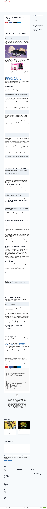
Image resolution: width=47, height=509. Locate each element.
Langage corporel (6, 478)
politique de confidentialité (35, 473)
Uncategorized (6, 500)
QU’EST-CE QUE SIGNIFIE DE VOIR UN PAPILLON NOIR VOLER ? (14, 381)
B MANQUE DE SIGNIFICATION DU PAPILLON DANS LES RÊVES (14, 383)
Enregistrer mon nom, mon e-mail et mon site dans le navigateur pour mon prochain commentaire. (15, 458)
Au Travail (5, 471)
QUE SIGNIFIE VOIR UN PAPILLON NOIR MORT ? (12, 384)
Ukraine (5, 499)
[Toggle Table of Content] (28, 368)
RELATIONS (15, 1)
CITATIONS (31, 1)
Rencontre (5, 488)
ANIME (5, 470)
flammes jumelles (6, 476)
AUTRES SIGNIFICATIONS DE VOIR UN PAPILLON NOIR (13, 379)
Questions (5, 485)
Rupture (5, 491)
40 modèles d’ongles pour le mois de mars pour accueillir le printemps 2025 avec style (38, 29)
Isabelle (6, 20)
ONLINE (5, 482)
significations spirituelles (7, 493)
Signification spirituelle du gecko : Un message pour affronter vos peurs (23, 431)
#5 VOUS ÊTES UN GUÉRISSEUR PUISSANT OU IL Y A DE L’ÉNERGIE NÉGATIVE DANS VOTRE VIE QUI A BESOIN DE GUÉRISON (17, 376)
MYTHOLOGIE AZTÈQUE (10, 389)
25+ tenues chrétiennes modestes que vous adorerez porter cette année (37, 23)
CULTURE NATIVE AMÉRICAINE (11, 388)
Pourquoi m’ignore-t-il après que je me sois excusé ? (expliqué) (10, 413)
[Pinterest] (5, 466)
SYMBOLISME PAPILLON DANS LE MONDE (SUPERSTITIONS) (13, 386)
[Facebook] (4, 466)
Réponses (5, 489)
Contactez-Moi (33, 472)
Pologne (5, 483)
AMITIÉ (28, 1)
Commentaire (6, 445)
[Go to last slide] (5, 428)
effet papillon (7, 205)
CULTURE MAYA (9, 387)
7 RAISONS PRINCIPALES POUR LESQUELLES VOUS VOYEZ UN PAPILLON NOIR (16, 371)
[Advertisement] (23, 7)
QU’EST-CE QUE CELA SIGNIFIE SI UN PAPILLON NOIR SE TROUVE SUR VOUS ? (16, 382)
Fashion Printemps (6, 475)
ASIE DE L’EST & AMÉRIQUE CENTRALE (12, 390)
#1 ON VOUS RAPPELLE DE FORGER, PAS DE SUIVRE (13, 372)
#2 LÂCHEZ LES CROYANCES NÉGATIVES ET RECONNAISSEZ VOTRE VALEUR (16, 373)
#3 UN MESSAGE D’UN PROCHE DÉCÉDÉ (11, 374)
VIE (42, 1)
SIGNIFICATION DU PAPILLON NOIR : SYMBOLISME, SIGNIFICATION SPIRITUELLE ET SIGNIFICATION (17, 370)
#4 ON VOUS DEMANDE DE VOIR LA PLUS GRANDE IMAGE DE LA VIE (15, 375)
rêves (4, 490)
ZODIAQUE (24, 1)
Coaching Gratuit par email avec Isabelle (37, 470)
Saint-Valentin (6, 492)
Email (14, 455)
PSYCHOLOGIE (20, 1)
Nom (5, 455)
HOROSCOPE (39, 1)
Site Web (23, 455)
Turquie (5, 498)
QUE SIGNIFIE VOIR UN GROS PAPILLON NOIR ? (12, 385)
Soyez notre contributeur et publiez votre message (37, 475)
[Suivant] (28, 428)
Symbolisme (5, 496)
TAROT (5, 497)
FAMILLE (35, 1)
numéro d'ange (6, 481)
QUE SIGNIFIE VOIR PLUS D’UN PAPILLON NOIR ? (12, 380)
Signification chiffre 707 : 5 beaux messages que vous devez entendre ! (24, 413)
